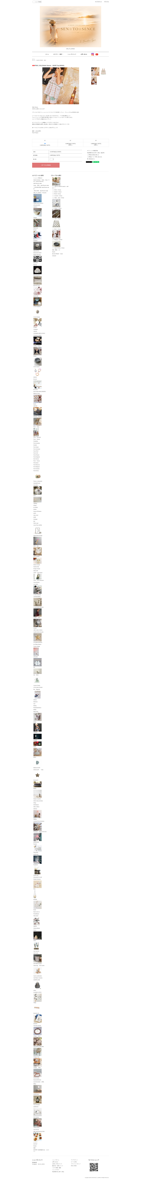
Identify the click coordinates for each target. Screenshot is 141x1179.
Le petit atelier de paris (39, 607)
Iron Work (35, 675)
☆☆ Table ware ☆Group (58, 197)
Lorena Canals (36, 685)
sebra (34, 990)
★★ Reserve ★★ (37, 183)
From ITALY (36, 451)
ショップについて (72, 54)
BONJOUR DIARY (37, 252)
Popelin (35, 844)
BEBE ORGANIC (37, 254)
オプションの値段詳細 (92, 150)
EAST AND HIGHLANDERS (39, 391)
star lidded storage (37, 963)
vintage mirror (36, 1036)
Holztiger (35, 519)
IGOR (34, 517)
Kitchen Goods (36, 564)
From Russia (36, 439)
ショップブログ (55, 1169)
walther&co (37, 1106)
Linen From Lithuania (38, 580)
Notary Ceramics (37, 798)
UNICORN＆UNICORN (38, 1046)
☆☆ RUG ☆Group (56, 229)
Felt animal (35, 462)
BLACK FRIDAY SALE (41, 60)
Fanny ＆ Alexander (37, 481)
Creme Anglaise (37, 306)
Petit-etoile (36, 852)
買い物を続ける (91, 159)
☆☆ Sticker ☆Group (56, 208)
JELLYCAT (35, 515)
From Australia (36, 443)
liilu (34, 667)
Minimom (35, 701)
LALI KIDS (35, 584)
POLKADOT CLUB (37, 877)
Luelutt (34, 628)
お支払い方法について (57, 1163)
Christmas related (37, 335)
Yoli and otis (36, 1129)
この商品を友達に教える (93, 154)
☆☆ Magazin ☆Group (57, 239)
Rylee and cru (36, 911)
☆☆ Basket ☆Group (56, 191)
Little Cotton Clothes (37, 630)
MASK (34, 722)
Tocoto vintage (36, 646)
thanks (53, 251)
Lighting (35, 503)
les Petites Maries (37, 644)
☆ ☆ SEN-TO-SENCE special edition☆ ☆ (60, 187)
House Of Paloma (37, 511)
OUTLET (35, 1144)
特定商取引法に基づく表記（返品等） (96, 152)
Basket (34, 230)
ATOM (75, 1165)
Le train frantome (37, 594)
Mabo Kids (35, 711)
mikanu (35, 699)
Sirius (35, 940)
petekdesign (36, 842)
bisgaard (35, 240)
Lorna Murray (36, 582)
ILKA (34, 495)
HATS (34, 513)
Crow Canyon (36, 366)
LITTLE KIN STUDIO (37, 687)
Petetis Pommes (37, 879)
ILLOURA (35, 507)
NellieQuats (36, 804)
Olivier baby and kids (38, 800)
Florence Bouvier (38, 416)
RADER (35, 899)
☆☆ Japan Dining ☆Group (59, 248)
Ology (34, 802)
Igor (34, 521)
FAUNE (35, 445)
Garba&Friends (36, 483)
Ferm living (36, 426)
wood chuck (36, 1094)
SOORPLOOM (36, 979)
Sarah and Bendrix (37, 976)
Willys (34, 1083)
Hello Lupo (35, 523)
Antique (35, 217)
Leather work (36, 617)
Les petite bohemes (37, 642)
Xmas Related (36, 1104)
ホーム (47, 54)
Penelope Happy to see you (40, 831)
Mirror (34, 757)
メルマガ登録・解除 (56, 1167)
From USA (35, 453)
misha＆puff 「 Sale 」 (38, 769)
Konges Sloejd (36, 568)
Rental (34, 1146)
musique (35, 732)
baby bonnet (36, 250)
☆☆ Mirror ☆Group (56, 189)
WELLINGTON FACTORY (39, 1131)
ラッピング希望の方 (37, 178)
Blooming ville (37, 275)
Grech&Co (35, 485)
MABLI (34, 709)
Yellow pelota (36, 1127)
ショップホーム (55, 1159)
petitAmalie (35, 854)
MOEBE (35, 740)
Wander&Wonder (37, 1079)
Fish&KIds (35, 441)
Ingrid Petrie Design (38, 535)
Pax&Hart (36, 864)
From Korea (36, 470)
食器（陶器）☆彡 (56, 249)
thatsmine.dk (36, 1013)
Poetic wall (35, 875)
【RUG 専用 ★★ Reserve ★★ (40, 190)
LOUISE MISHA (36, 596)
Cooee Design (36, 317)
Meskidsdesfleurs (37, 707)
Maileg (34, 705)
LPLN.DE (35, 656)
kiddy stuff (35, 570)
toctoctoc (35, 1023)
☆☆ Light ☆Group (56, 218)
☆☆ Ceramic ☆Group (57, 195)
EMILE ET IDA (36, 393)
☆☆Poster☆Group (56, 193)
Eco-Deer (35, 389)
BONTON (35, 262)
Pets (34, 889)
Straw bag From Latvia (38, 965)
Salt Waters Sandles (37, 978)
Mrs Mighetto (36, 689)
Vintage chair (36, 1057)
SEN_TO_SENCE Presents (39, 192)
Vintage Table (37, 1067)
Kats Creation (36, 556)
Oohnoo (35, 808)
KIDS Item (36, 546)
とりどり (35, 1142)
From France (36, 460)
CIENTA (35, 331)
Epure (34, 404)
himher (35, 509)
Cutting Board (36, 345)
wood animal (36, 1078)
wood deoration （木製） (39, 1081)
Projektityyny (36, 913)
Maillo (34, 746)
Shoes (34, 930)
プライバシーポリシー (76, 1163)
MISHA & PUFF (36, 767)
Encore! (35, 379)
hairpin (35, 505)
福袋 (34, 1148)
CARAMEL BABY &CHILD (39, 333)
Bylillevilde (35, 296)
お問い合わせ (84, 54)
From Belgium (36, 466)
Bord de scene (37, 285)
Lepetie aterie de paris (38, 632)
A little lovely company (38, 203)
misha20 (54, 255)
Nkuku (34, 788)
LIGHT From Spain (37, 572)
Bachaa (35, 264)
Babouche (35, 228)
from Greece (36, 459)
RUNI (34, 909)
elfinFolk (35, 406)
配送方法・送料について (57, 1165)
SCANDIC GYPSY (37, 992)
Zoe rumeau (36, 1117)
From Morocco (36, 464)
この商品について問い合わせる (94, 156)
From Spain (36, 447)
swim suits (35, 953)
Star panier (35, 915)
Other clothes (36, 806)
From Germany (36, 449)
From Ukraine (36, 468)
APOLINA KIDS (36, 205)
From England (36, 457)
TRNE (34, 1002)
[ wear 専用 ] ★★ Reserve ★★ (41, 185)
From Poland (36, 455)
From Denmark (37, 437)
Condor (35, 327)
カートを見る (74, 1161)
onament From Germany (38, 821)
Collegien (35, 329)
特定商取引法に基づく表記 (58, 1171)
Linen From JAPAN (37, 525)
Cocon (34, 356)
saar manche (36, 951)
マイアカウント (98, 1)
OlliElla (35, 819)
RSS (72, 1165)
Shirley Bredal (36, 928)
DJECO (35, 377)
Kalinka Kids (36, 566)
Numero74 (35, 780)
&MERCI (35, 207)
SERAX (35, 926)
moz (34, 703)
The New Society (37, 1025)
